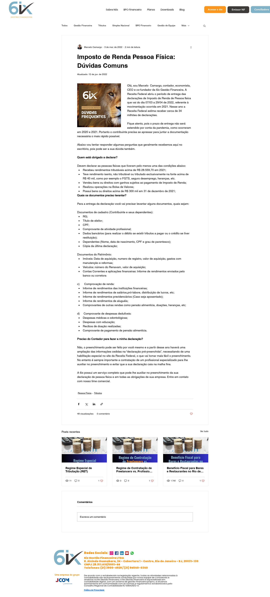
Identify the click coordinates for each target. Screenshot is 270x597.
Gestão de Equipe (166, 25)
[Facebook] (116, 553)
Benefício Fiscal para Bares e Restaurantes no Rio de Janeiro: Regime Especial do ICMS (185, 469)
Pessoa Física (84, 393)
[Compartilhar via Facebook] (78, 404)
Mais (184, 25)
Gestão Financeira (83, 25)
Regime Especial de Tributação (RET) (78, 469)
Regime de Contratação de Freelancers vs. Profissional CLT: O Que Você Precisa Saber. (135, 469)
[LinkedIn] (122, 553)
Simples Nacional (120, 25)
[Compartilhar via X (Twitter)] (86, 404)
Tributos (102, 25)
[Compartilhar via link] (101, 404)
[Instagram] (111, 553)
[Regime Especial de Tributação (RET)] (84, 449)
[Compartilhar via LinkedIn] (93, 404)
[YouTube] (127, 553)
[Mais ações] (191, 47)
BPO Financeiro (143, 25)
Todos (65, 25)
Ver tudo (204, 431)
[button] (204, 25)
